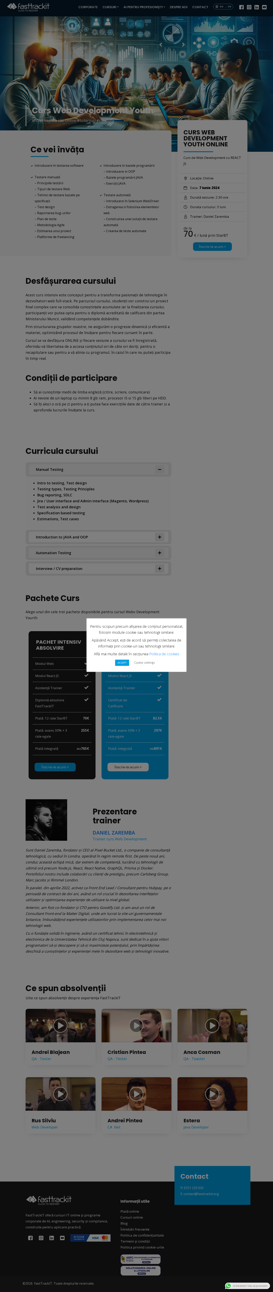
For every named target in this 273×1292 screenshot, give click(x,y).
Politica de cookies (164, 653)
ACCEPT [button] (122, 662)
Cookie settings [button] (144, 662)
